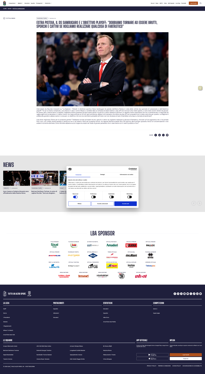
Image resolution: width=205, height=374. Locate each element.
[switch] (93, 197)
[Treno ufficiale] (112, 255)
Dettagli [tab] (102, 174)
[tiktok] (194, 293)
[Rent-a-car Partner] (54, 266)
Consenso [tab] (78, 174)
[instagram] (178, 293)
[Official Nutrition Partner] (112, 266)
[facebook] (155, 135)
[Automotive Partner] (93, 245)
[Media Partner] (64, 276)
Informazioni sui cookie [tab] (126, 174)
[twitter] (163, 135)
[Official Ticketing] (74, 266)
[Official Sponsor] (131, 245)
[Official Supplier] (131, 266)
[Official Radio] (121, 276)
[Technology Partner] (74, 255)
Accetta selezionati (102, 203)
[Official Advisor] (141, 276)
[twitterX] (191, 293)
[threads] (181, 293)
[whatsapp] (159, 135)
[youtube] (187, 293)
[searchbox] (102, 2)
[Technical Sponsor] (150, 255)
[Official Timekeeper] (93, 266)
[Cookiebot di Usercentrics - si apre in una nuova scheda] (130, 169)
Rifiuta (79, 203)
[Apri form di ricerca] (200, 3)
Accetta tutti (125, 203)
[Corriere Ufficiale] (150, 266)
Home (4, 8)
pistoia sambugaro (19, 8)
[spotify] (200, 293)
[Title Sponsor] (54, 245)
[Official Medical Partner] (93, 255)
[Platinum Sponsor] (74, 245)
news (9, 8)
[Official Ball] (131, 255)
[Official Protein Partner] (112, 245)
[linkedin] (167, 135)
